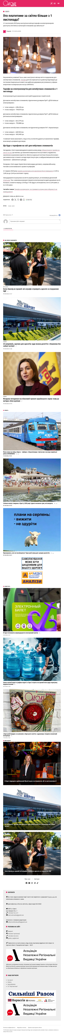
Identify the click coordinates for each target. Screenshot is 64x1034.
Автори (36, 879)
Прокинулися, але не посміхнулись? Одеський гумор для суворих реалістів (26, 553)
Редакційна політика (21, 1027)
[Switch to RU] (58, 3)
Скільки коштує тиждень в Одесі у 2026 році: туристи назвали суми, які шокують (28, 503)
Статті (7, 12)
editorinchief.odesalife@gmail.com (17, 922)
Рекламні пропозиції (14, 933)
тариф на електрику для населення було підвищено (35, 171)
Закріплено (51, 3)
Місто (4, 286)
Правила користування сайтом (35, 1027)
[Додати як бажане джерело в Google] (29, 200)
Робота (9, 982)
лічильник (6, 180)
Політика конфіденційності (9, 1027)
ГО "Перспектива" (13, 986)
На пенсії (10, 980)
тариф (9, 206)
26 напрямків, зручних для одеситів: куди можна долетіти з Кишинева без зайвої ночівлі (32, 345)
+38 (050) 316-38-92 (13, 936)
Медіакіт (10, 931)
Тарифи (23, 80)
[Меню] (54, 3)
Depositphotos (12, 984)
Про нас (27, 879)
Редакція (9, 31)
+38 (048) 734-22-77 (13, 913)
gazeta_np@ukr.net (13, 938)
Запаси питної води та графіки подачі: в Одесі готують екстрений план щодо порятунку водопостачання (30, 683)
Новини (5, 341)
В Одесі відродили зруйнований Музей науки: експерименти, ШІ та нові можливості (30, 781)
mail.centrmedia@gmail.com (16, 915)
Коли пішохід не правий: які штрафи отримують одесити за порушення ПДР (28, 871)
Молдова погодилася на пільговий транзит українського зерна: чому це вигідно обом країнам (31, 400)
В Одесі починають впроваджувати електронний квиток (20, 633)
